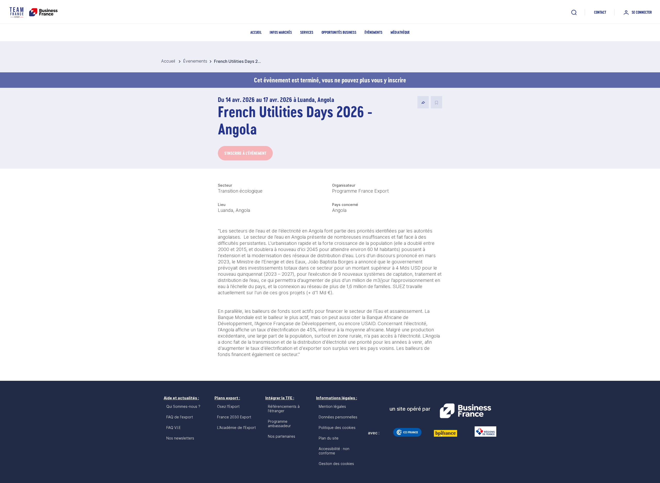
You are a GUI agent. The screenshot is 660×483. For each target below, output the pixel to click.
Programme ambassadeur (279, 423)
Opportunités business (338, 32)
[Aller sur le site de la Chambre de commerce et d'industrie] (407, 432)
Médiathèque (400, 32)
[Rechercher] (573, 12)
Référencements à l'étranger (284, 408)
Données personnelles (338, 417)
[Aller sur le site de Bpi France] (445, 433)
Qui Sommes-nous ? (183, 406)
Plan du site (329, 438)
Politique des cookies (337, 427)
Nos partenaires (281, 436)
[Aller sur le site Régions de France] (482, 431)
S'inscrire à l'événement (245, 153)
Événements (373, 32)
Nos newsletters (180, 438)
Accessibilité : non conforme (334, 450)
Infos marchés (281, 32)
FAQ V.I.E (173, 427)
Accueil (255, 32)
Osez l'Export (228, 406)
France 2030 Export (234, 417)
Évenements (195, 61)
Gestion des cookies (336, 463)
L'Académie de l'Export (236, 427)
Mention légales (332, 406)
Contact (600, 12)
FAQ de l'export (179, 417)
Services (306, 32)
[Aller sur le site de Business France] (465, 411)
